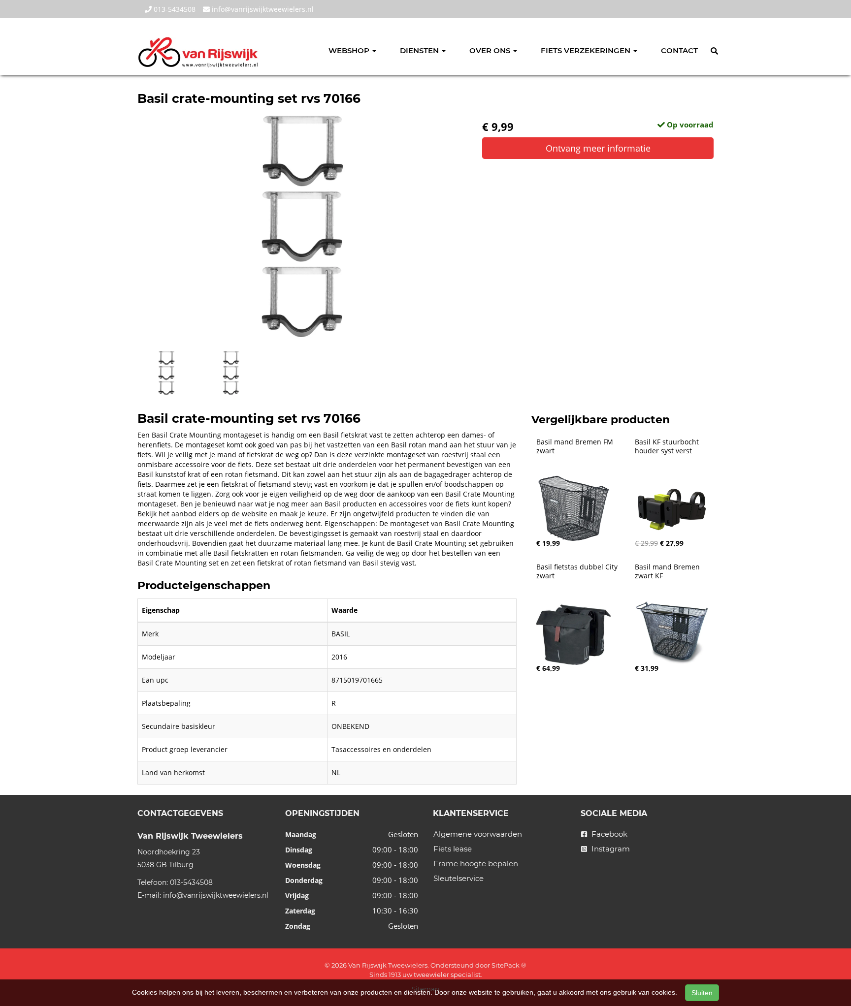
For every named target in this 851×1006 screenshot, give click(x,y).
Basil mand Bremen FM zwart (575, 446)
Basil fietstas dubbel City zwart (578, 571)
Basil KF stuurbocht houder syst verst (668, 446)
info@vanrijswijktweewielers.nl (262, 9)
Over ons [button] (490, 50)
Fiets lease (452, 848)
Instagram (609, 848)
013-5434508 (174, 9)
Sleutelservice (458, 878)
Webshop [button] (349, 50)
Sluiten (702, 993)
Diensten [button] (420, 50)
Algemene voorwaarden (477, 834)
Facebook (608, 834)
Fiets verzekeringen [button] (586, 50)
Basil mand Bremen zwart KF (668, 571)
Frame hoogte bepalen (475, 863)
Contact (679, 50)
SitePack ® (508, 965)
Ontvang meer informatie (598, 148)
